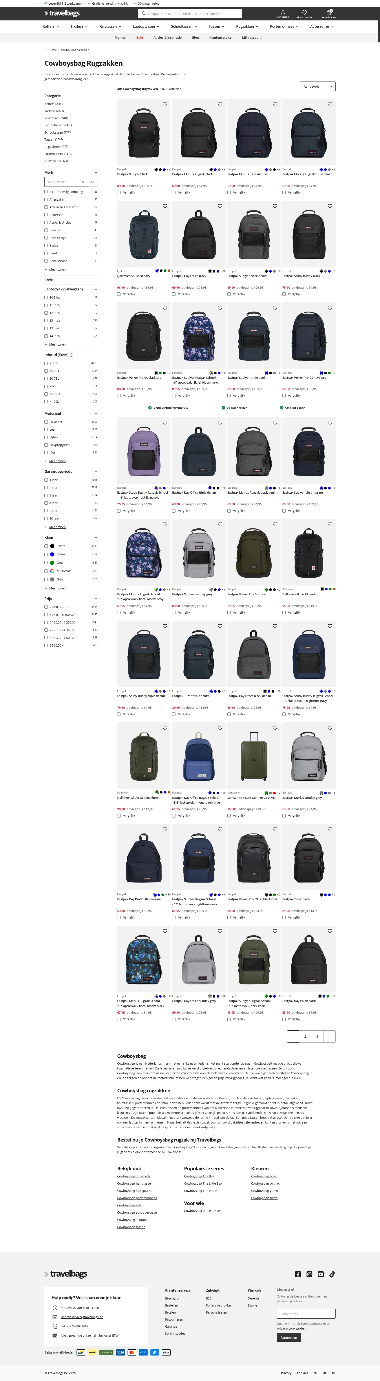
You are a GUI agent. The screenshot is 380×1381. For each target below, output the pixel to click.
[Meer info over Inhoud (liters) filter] (71, 355)
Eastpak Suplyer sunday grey (192, 594)
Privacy (286, 1373)
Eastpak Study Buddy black (301, 276)
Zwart (160, 169)
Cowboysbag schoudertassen (138, 1212)
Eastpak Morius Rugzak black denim (252, 492)
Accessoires (56, 161)
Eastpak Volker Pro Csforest (246, 594)
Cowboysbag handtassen (135, 1183)
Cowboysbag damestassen (203, 1211)
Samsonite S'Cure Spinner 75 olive (251, 798)
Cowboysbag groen (264, 1191)
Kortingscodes (175, 1333)
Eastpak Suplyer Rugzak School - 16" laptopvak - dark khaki (249, 1003)
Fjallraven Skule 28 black (299, 594)
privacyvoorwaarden (291, 1328)
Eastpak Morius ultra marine (247, 174)
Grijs (219, 169)
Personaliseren (216, 1312)
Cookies (302, 1373)
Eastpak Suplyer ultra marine (302, 492)
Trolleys (53, 111)
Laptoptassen (57, 125)
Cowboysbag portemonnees (137, 1198)
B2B (209, 1298)
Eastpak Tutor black (296, 899)
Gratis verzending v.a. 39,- (110, 3)
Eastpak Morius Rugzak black (192, 174)
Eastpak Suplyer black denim (247, 276)
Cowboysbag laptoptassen (135, 1191)
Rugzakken (55, 147)
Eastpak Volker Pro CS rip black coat (252, 899)
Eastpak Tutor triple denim (190, 696)
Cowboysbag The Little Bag (203, 1183)
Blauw (164, 169)
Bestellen (171, 1305)
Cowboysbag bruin (264, 1176)
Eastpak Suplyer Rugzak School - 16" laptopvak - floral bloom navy (195, 379)
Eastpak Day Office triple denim (194, 492)
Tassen (53, 139)
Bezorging (172, 1298)
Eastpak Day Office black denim (249, 696)
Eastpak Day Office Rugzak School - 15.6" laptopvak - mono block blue (196, 800)
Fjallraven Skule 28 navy (133, 276)
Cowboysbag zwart (264, 1198)
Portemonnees (57, 154)
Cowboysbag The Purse (200, 1191)
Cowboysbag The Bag (199, 1176)
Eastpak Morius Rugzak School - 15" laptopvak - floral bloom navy (140, 596)
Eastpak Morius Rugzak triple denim (307, 174)
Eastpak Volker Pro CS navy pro (304, 377)
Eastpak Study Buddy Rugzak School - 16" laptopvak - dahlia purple (142, 494)
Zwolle (252, 1305)
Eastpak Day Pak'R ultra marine (139, 899)
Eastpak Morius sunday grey (302, 798)
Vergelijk (128, 192)
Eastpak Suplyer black (132, 174)
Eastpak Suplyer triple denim (247, 377)
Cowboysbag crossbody (133, 1176)
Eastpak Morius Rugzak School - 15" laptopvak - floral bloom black (140, 1003)
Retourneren (174, 1319)
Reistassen (55, 118)
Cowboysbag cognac (265, 1183)
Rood (274, 793)
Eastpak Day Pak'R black (299, 1001)
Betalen (170, 1312)
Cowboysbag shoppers (133, 1220)
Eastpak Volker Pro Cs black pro (139, 377)
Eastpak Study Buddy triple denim (141, 696)
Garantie (171, 1326)
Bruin (169, 270)
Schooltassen (57, 132)
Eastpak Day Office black (189, 276)
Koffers (53, 104)
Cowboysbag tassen (131, 1227)
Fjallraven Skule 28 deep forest (138, 798)
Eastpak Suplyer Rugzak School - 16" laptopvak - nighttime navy (194, 901)
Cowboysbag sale (129, 1205)
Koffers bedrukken (219, 1305)
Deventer (254, 1298)
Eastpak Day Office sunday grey (194, 1001)
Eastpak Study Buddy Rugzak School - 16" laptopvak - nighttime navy (307, 698)
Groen (165, 270)
